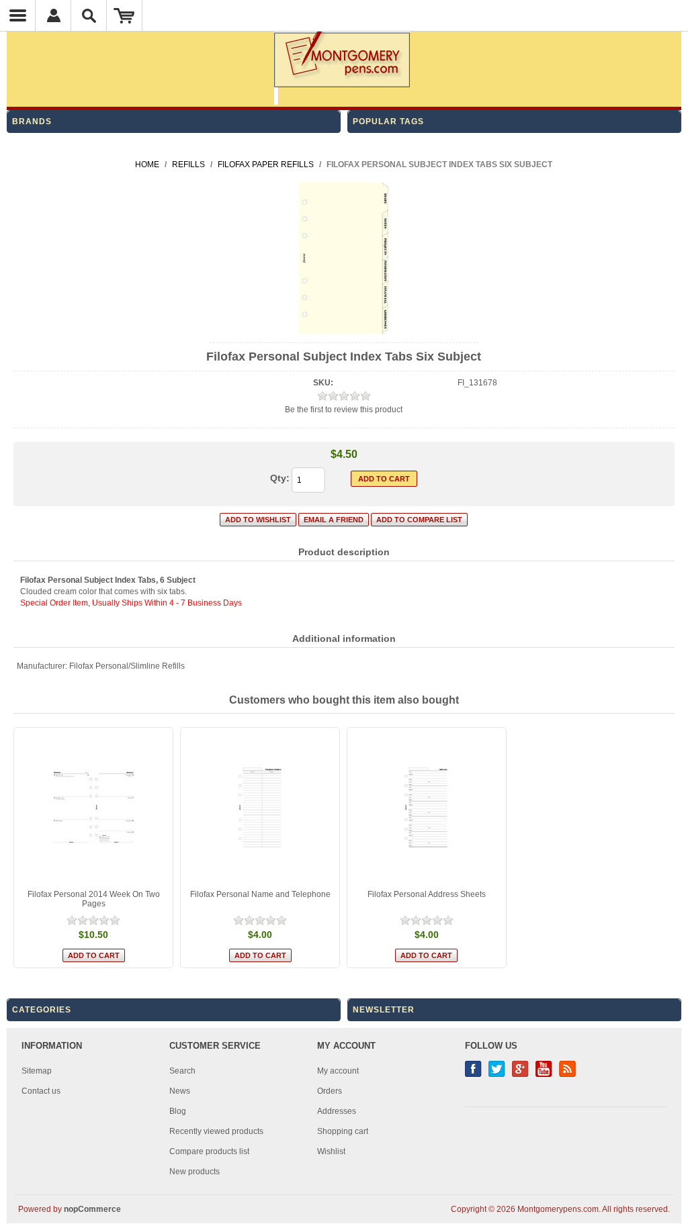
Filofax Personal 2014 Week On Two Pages (94, 899)
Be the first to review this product (343, 409)
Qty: (280, 478)
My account (338, 1071)
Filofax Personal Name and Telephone (260, 894)
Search (182, 1071)
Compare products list (209, 1151)
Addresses (336, 1111)
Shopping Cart (124, 15)
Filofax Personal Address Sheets (427, 894)
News (179, 1091)
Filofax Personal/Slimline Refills (127, 666)
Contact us (41, 1091)
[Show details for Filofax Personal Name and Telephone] (260, 807)
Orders (329, 1091)
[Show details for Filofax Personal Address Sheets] (427, 807)
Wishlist (331, 1151)
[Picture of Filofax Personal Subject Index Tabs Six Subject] (343, 331)
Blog (177, 1111)
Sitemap (37, 1071)
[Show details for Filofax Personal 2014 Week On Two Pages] (93, 807)
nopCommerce (92, 1209)
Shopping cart (342, 1131)
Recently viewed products (216, 1131)
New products (194, 1171)
